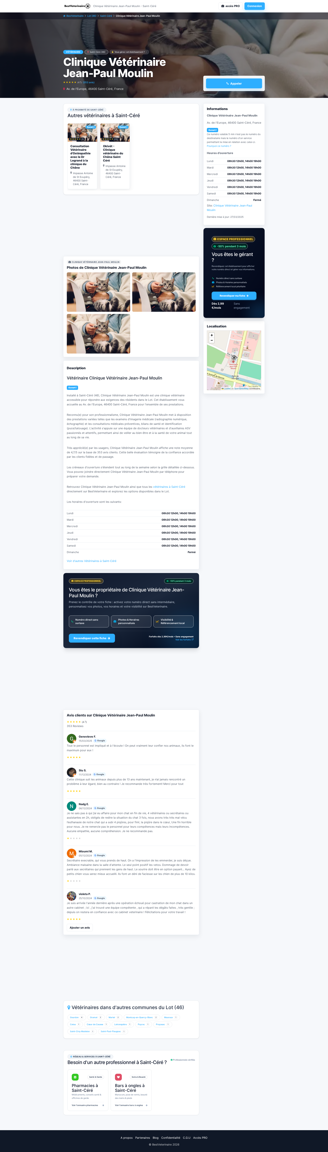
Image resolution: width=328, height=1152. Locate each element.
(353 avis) (88, 82)
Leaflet (227, 388)
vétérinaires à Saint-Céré (169, 486)
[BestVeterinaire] (77, 6)
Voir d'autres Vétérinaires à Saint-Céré (91, 561)
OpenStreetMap (241, 388)
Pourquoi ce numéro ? (219, 145)
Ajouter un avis (80, 927)
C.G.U (186, 1137)
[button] (234, 357)
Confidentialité (170, 1137)
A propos (127, 1137)
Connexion (254, 6)
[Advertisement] (131, 225)
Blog (156, 1137)
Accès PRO (200, 1137)
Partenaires (142, 1137)
